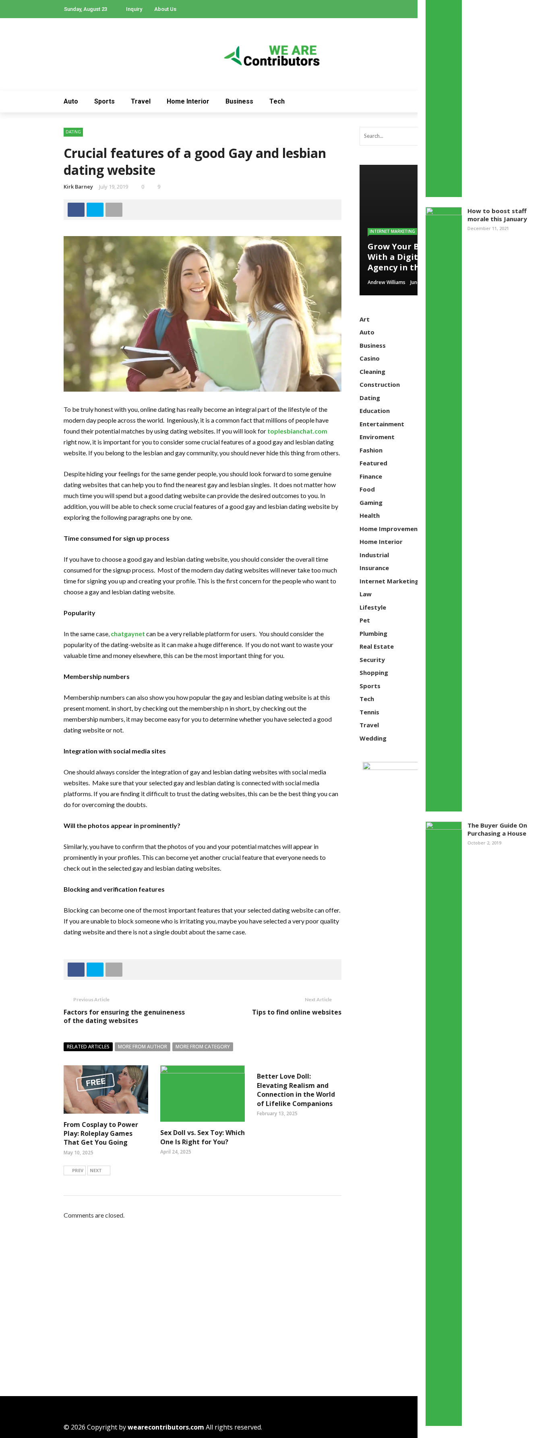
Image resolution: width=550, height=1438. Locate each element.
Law (366, 594)
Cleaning (372, 371)
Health (370, 515)
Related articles (88, 1046)
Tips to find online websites (296, 1012)
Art (365, 319)
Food (367, 489)
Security (372, 660)
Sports (104, 101)
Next (96, 1170)
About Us (165, 9)
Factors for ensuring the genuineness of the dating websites (124, 1016)
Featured (373, 463)
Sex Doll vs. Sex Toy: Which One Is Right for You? (202, 1137)
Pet (365, 620)
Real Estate (377, 646)
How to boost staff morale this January (497, 215)
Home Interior (188, 101)
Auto (71, 101)
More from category (203, 1046)
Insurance (374, 568)
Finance (371, 476)
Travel (141, 101)
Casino (370, 358)
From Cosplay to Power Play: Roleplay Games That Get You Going (101, 1133)
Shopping (374, 672)
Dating (73, 132)
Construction (380, 384)
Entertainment (382, 424)
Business (239, 101)
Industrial (374, 555)
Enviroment (377, 437)
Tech (277, 101)
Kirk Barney (78, 186)
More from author (142, 1046)
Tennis (369, 712)
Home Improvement (390, 529)
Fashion (371, 450)
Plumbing (373, 633)
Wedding (373, 738)
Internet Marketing (392, 231)
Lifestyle (373, 607)
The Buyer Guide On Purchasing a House (497, 829)
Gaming (371, 502)
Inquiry (134, 9)
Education (375, 411)
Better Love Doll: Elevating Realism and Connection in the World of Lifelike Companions (296, 1090)
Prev (77, 1170)
